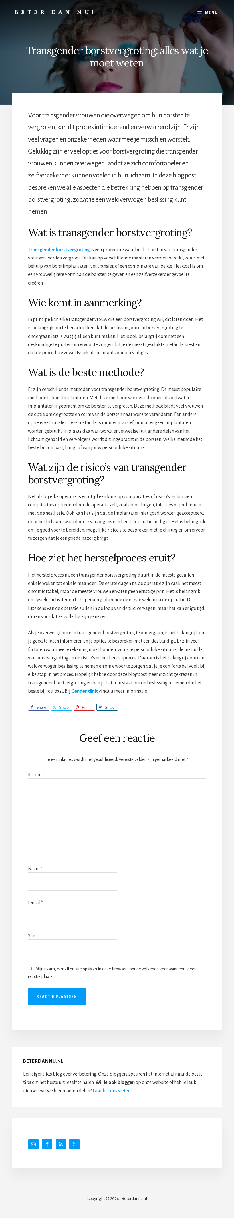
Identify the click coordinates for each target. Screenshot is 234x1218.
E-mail (35, 902)
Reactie (36, 775)
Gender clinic (84, 691)
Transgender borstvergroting (59, 249)
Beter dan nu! (55, 11)
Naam (35, 869)
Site (31, 935)
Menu (211, 13)
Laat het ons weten (111, 1091)
